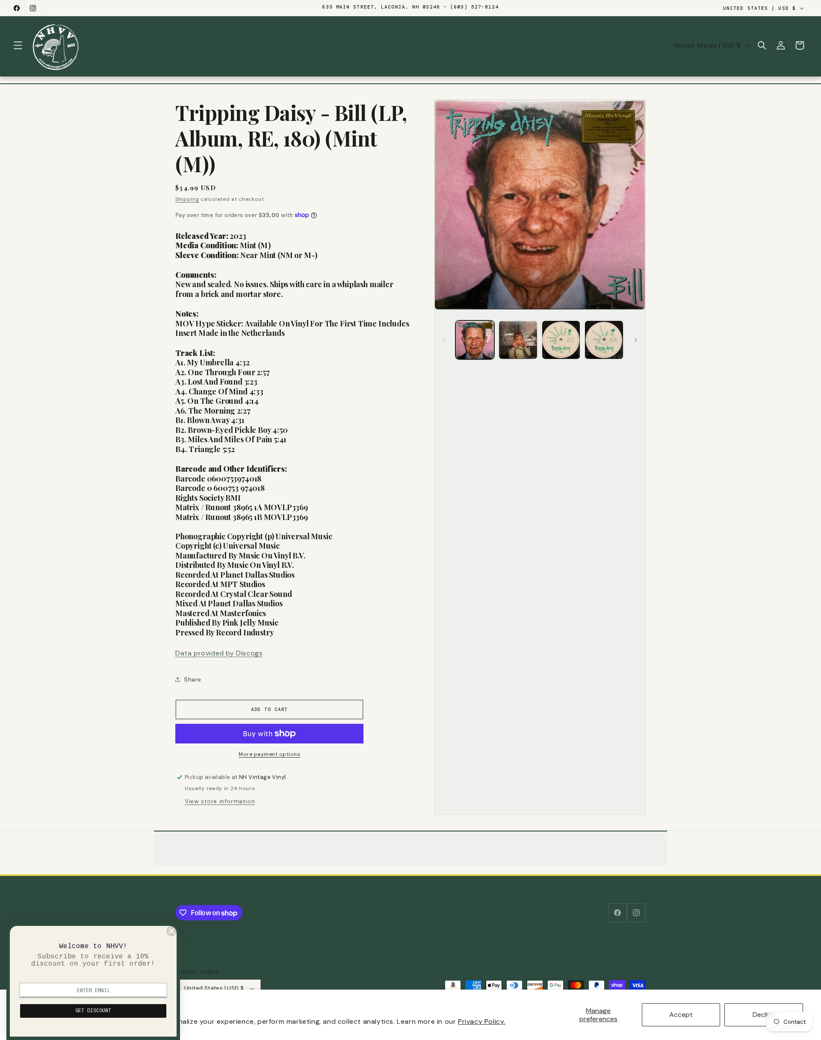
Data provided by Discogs (219, 653)
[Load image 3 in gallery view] (561, 339)
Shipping (187, 199)
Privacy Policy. (481, 1021)
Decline (764, 1014)
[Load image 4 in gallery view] (604, 339)
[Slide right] (635, 339)
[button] (18, 45)
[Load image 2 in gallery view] (518, 339)
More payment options (269, 754)
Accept (681, 1014)
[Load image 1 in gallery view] (474, 339)
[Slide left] (443, 339)
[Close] (171, 931)
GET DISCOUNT (93, 1011)
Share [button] (192, 679)
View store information (220, 801)
